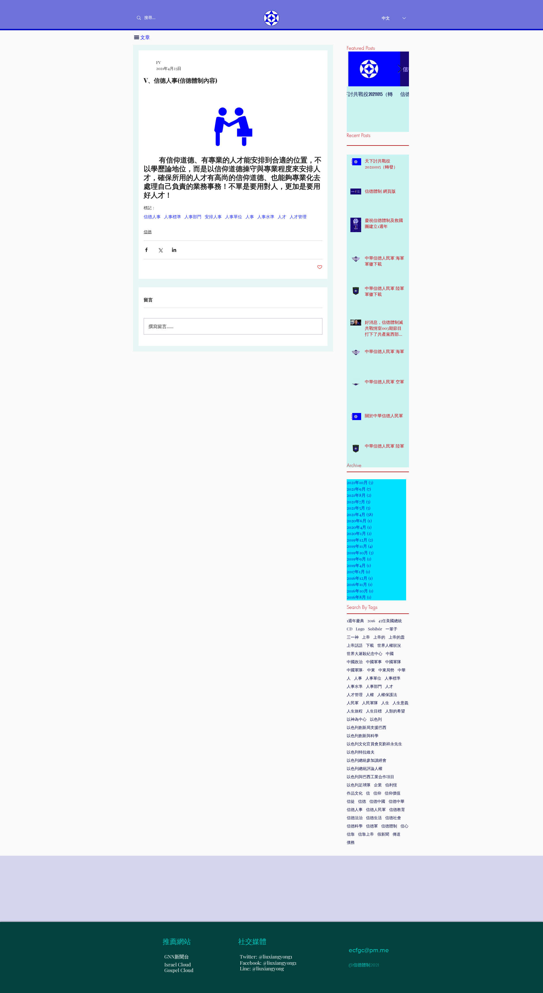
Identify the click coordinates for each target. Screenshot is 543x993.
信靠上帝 (366, 834)
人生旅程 (355, 711)
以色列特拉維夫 (360, 752)
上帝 (366, 637)
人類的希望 (395, 711)
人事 (358, 678)
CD (349, 628)
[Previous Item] (355, 69)
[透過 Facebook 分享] (146, 249)
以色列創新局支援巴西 (366, 727)
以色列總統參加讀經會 (366, 760)
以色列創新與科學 (362, 735)
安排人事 (213, 216)
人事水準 (355, 686)
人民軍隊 (370, 702)
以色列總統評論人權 (364, 768)
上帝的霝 (396, 637)
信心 (404, 825)
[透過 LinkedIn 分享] (174, 249)
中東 (371, 669)
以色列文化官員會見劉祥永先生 (374, 743)
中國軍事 (374, 661)
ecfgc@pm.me (369, 950)
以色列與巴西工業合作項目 (370, 776)
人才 (389, 686)
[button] (136, 37)
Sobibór (375, 628)
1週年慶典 (355, 620)
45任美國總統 (390, 620)
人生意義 (400, 702)
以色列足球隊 (358, 784)
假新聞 (383, 834)
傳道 (396, 834)
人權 (370, 694)
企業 (378, 784)
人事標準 (392, 678)
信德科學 (355, 825)
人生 (385, 702)
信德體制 (389, 825)
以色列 (376, 719)
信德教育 (397, 809)
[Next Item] (399, 69)
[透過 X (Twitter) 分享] (160, 249)
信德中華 (396, 801)
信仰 (377, 793)
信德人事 (355, 809)
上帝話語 (355, 645)
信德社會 (393, 817)
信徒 (351, 801)
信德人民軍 (376, 809)
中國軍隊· (355, 669)
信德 (362, 801)
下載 (370, 645)
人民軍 (353, 702)
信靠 (351, 834)
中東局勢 (386, 669)
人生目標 (374, 711)
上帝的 (379, 637)
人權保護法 (387, 694)
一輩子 (391, 628)
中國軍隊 (393, 661)
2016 (371, 620)
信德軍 (372, 825)
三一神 (353, 637)
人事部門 (374, 686)
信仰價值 (392, 793)
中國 (390, 653)
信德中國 (377, 801)
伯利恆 (391, 784)
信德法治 (355, 817)
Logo (360, 628)
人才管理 (355, 694)
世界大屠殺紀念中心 (364, 653)
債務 (351, 842)
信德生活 (374, 817)
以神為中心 (357, 719)
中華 (402, 669)
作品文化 (355, 793)
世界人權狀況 (389, 645)
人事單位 (373, 678)
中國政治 (355, 661)
